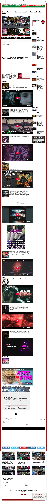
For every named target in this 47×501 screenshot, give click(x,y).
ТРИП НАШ (31, 490)
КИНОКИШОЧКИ (20, 490)
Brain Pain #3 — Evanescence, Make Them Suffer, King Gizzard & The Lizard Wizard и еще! (7, 477)
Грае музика (4, 4)
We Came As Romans (10, 418)
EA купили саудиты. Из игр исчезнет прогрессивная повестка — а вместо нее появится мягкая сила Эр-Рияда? (16, 408)
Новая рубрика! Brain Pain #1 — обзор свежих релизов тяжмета (38, 477)
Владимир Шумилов (27, 73)
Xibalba (15, 417)
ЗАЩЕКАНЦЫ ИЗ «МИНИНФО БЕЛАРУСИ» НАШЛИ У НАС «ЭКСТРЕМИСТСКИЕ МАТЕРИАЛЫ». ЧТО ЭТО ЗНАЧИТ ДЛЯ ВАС (23, 428)
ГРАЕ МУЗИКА (25, 490)
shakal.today (16, 395)
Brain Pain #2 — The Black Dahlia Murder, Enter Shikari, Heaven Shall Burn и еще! (23, 477)
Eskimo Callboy (24, 417)
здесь (16, 38)
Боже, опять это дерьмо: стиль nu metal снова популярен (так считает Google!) (39, 494)
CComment (26, 424)
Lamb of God (8, 417)
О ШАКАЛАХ (35, 490)
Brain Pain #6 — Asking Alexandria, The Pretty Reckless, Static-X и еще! (7, 462)
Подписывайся (24, 412)
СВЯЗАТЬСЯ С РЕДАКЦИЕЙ (23, 499)
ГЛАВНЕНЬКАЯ (12, 490)
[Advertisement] (18, 49)
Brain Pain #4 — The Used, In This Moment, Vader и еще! (38, 461)
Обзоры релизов (9, 4)
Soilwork (4, 417)
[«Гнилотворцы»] (38, 139)
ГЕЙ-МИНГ (28, 490)
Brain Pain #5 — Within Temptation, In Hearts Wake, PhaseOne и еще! (23, 462)
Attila (12, 417)
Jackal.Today (35, 21)
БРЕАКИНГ (16, 490)
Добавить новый (42, 419)
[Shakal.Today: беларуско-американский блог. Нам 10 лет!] (23, 1)
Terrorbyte (4, 418)
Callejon (19, 417)
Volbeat (15, 418)
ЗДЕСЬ (25, 6)
